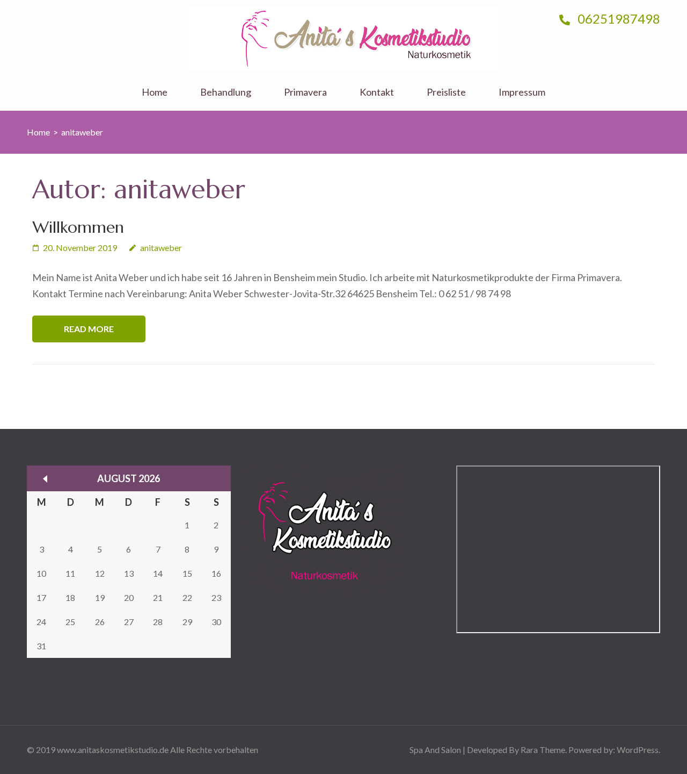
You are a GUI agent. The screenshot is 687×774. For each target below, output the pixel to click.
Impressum (522, 92)
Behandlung (225, 92)
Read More (89, 329)
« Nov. (45, 479)
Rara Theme (543, 749)
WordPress (638, 749)
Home (154, 92)
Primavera (305, 92)
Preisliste (446, 92)
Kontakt (377, 92)
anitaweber (161, 247)
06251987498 (617, 18)
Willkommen (78, 227)
